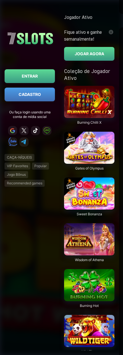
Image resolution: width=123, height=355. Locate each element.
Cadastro (30, 94)
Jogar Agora (89, 53)
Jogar (89, 115)
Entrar (30, 76)
